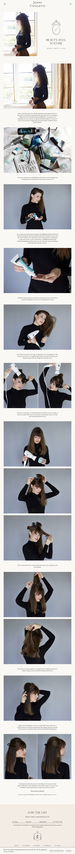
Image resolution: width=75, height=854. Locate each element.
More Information (56, 850)
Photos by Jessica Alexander (37, 791)
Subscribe (58, 821)
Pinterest (36, 845)
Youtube (57, 845)
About (17, 845)
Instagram (26, 845)
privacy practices (39, 826)
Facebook (47, 845)
